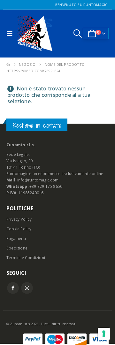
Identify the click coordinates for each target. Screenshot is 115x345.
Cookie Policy (19, 228)
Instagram (27, 288)
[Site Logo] (34, 33)
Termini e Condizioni (25, 257)
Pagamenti (16, 238)
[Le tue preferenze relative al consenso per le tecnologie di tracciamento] (104, 334)
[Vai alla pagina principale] (8, 64)
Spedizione (16, 247)
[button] (11, 33)
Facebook (13, 288)
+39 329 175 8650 (45, 186)
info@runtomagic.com (37, 179)
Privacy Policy (19, 219)
